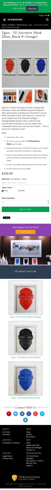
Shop (28, 429)
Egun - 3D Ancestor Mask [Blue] (25, 398)
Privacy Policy (7, 458)
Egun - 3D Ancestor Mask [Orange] (25, 317)
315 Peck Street (32, 456)
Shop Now (32, 8)
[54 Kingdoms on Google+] (35, 413)
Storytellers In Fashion (11, 443)
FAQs (28, 443)
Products (11, 25)
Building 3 (30, 458)
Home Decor (22, 25)
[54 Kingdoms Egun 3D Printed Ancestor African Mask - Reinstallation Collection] (25, 64)
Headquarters (33, 453)
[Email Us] (25, 420)
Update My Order (32, 445)
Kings (28, 432)
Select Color (7, 187)
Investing (5, 434)
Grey (6, 190)
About (5, 429)
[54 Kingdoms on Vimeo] (42, 413)
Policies (6, 453)
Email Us (29, 465)
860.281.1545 (31, 463)
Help (28, 440)
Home (4, 25)
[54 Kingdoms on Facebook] (28, 413)
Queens (29, 434)
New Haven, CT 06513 (34, 461)
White (22, 190)
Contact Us (30, 450)
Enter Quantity (8, 198)
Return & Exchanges (34, 447)
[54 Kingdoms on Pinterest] (9, 413)
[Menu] (4, 20)
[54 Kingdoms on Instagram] (22, 413)
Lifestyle (6, 440)
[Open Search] (47, 19)
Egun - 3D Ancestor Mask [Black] (25, 357)
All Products (30, 437)
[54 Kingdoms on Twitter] (15, 413)
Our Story (6, 432)
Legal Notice (7, 456)
